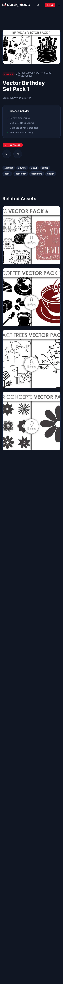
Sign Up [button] (50, 5)
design (50, 173)
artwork (22, 168)
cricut (34, 168)
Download (15, 145)
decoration (20, 173)
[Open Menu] (59, 4)
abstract (8, 168)
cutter (45, 168)
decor (7, 173)
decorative (36, 173)
